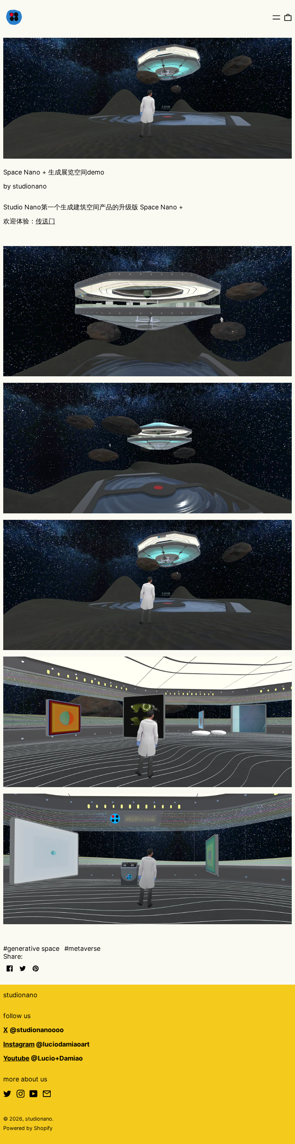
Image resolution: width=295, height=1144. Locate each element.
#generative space (31, 948)
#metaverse (82, 948)
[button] (288, 17)
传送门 (45, 221)
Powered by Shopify (28, 1128)
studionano (20, 995)
